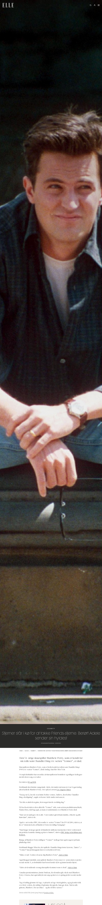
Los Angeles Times (64, 790)
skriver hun (63, 855)
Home (21, 750)
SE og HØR (32, 782)
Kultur (27, 750)
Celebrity (51, 728)
